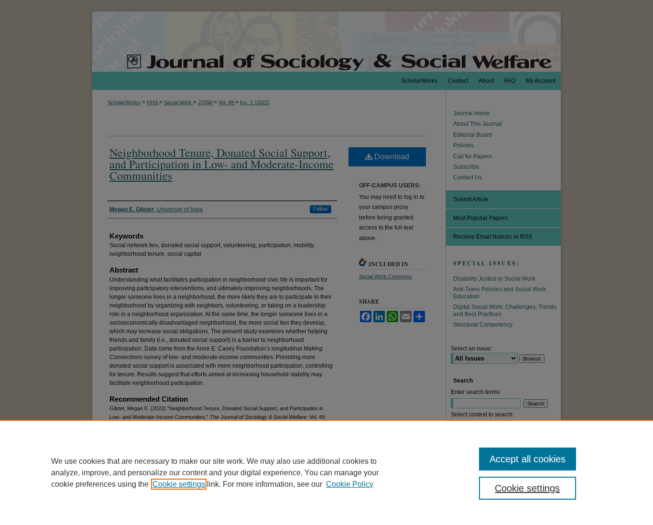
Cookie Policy (349, 484)
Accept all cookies (528, 459)
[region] (326, 472)
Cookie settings (178, 484)
